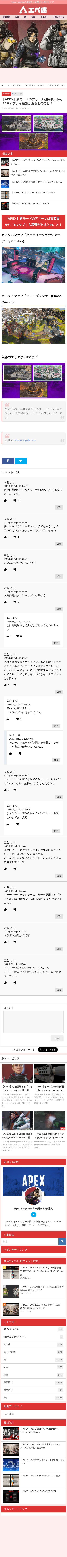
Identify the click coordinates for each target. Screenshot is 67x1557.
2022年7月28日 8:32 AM (15, 964)
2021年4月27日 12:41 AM (16, 523)
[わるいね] (15, 500)
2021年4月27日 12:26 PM (18, 809)
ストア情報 (33, 1352)
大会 (33, 1367)
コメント (8, 1007)
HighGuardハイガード (33, 1337)
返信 (59, 507)
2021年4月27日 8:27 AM (15, 932)
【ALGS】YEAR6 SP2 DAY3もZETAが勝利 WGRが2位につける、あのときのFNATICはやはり (41, 1271)
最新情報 (6, 17)
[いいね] (5, 500)
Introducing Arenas (25, 440)
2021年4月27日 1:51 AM (15, 891)
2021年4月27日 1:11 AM (15, 846)
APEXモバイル (33, 1329)
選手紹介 (44, 17)
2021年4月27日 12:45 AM (16, 775)
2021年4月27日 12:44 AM (18, 622)
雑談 (33, 17)
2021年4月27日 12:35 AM (16, 486)
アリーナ (18, 94)
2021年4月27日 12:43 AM (16, 658)
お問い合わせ (59, 17)
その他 (33, 1344)
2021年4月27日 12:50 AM (18, 704)
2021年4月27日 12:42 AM (16, 592)
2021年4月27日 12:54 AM (21, 739)
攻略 (17, 17)
